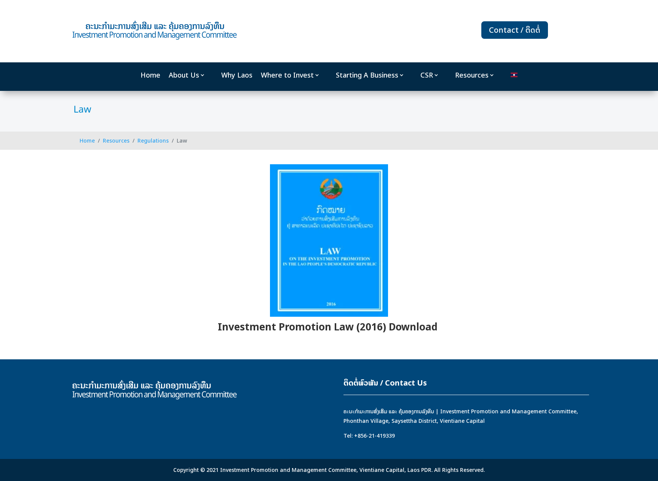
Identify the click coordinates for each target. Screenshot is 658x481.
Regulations (153, 140)
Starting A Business (367, 75)
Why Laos (236, 75)
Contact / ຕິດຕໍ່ (514, 30)
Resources (472, 75)
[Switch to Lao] (514, 76)
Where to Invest (287, 75)
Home (150, 75)
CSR (426, 75)
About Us (184, 75)
